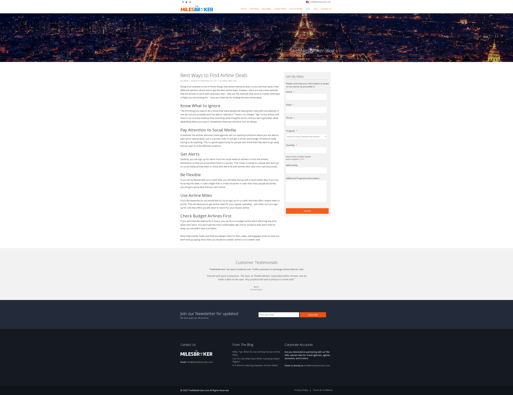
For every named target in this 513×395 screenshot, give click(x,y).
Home (244, 9)
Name (290, 91)
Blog (308, 9)
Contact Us (326, 9)
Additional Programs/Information (302, 178)
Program (291, 131)
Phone (290, 117)
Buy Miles (266, 9)
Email (290, 104)
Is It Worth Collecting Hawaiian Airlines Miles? (255, 365)
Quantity (291, 145)
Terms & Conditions (323, 390)
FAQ (315, 9)
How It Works (295, 9)
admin (186, 80)
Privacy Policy (301, 390)
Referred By (292, 165)
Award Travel (280, 9)
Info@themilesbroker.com (200, 362)
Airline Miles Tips (229, 80)
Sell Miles (254, 9)
